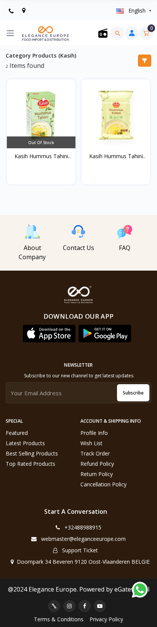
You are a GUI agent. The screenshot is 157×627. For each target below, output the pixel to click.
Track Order (95, 453)
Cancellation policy (103, 484)
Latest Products (25, 443)
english (137, 10)
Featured (17, 432)
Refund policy (97, 463)
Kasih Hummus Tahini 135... (41, 156)
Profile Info (94, 432)
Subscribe (133, 393)
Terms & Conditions (58, 619)
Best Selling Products (32, 453)
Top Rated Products (30, 463)
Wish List (91, 443)
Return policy (96, 474)
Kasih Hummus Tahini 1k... (116, 156)
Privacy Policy (106, 619)
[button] (49, 333)
